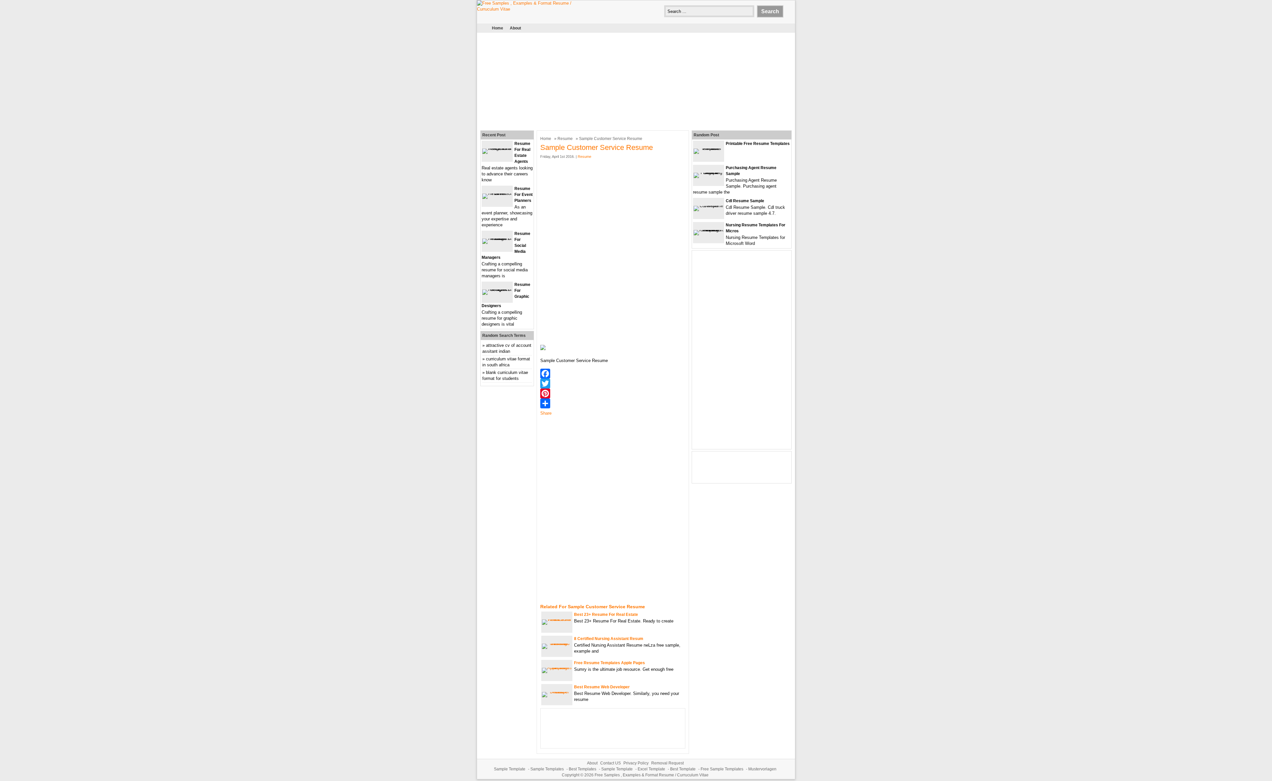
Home (497, 28)
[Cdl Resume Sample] (708, 205)
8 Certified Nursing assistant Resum (608, 638)
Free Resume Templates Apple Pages (609, 663)
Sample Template (509, 769)
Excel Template (651, 769)
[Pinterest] (612, 393)
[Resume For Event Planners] (497, 193)
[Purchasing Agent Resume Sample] (708, 172)
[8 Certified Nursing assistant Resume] (557, 643)
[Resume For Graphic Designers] (497, 289)
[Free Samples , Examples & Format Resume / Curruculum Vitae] (526, 9)
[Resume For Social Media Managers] (497, 238)
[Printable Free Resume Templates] (708, 148)
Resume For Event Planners (523, 194)
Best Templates (582, 769)
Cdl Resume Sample (745, 201)
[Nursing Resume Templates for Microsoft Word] (708, 229)
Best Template (683, 769)
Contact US (610, 763)
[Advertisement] (636, 80)
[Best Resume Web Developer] (557, 691)
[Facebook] (612, 374)
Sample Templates (547, 769)
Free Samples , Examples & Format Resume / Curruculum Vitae (652, 775)
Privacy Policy (636, 763)
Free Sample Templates (722, 769)
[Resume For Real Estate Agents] (497, 148)
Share (546, 413)
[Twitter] (612, 384)
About (515, 28)
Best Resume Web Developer (602, 687)
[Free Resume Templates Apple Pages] (557, 667)
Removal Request (667, 763)
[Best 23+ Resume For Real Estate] (557, 619)
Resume (565, 138)
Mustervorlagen (762, 769)
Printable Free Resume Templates (758, 143)
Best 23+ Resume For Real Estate (606, 614)
